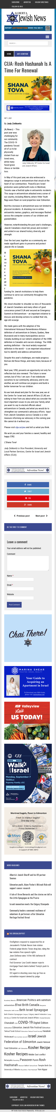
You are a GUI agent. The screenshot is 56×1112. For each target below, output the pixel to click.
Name (10, 576)
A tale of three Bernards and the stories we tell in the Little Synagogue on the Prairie (31, 896)
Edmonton (8, 1028)
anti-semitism (44, 1000)
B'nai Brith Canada (27, 1005)
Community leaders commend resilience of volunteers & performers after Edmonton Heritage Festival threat (28, 914)
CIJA (16, 1023)
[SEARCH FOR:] (28, 42)
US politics (23, 1070)
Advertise (27, 2)
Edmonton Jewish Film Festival (27, 1027)
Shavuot (21, 1066)
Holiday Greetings (41, 2)
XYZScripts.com (40, 1111)
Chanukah (9, 1022)
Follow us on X (17, 6)
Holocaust (9, 1036)
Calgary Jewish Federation (38, 1014)
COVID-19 (25, 1022)
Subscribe (15, 2)
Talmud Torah (33, 1066)
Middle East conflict (37, 1054)
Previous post (23, 516)
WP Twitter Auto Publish (18, 1111)
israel (32, 1036)
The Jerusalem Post (17, 933)
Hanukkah (47, 1031)
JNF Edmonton (23, 1048)
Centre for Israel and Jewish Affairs (25, 1018)
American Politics (26, 1000)
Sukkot (26, 1066)
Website (10, 594)
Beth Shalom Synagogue (13, 1014)
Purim (35, 1060)
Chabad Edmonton (45, 1018)
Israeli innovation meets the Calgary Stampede (29, 904)
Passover (26, 1060)
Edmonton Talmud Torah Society (31, 1031)
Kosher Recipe (39, 1047)
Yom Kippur (42, 1069)
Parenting (16, 1060)
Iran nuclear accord (20, 1037)
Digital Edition (40, 1022)
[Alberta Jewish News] (28, 18)
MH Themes (40, 1105)
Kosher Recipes (16, 1054)
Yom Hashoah (32, 1070)
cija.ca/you (20, 427)
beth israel (15, 1010)
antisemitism (9, 1005)
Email (9, 585)
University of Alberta (12, 1069)
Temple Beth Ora (45, 1065)
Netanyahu (8, 1060)
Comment (11, 554)
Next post (40, 516)
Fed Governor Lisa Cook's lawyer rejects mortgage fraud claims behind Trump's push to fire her (29, 966)
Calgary (25, 1014)
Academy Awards (10, 1000)
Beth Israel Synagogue (33, 1010)
